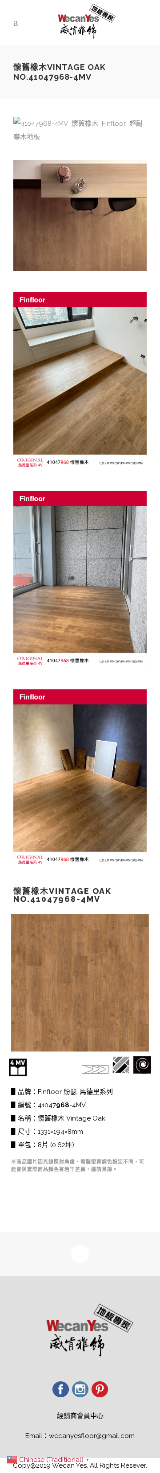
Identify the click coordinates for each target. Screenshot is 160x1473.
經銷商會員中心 (80, 1416)
